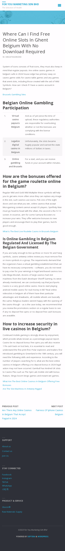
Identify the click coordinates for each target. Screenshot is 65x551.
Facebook (6, 474)
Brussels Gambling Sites (14, 94)
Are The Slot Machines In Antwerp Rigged (22, 388)
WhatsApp (7, 485)
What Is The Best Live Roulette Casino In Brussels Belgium (30, 231)
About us (6, 446)
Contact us (7, 451)
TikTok (5, 482)
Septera (31, 536)
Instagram (7, 478)
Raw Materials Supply (12, 511)
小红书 (5, 489)
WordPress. (43, 536)
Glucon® (6, 507)
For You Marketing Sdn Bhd (20, 4)
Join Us (5, 455)
